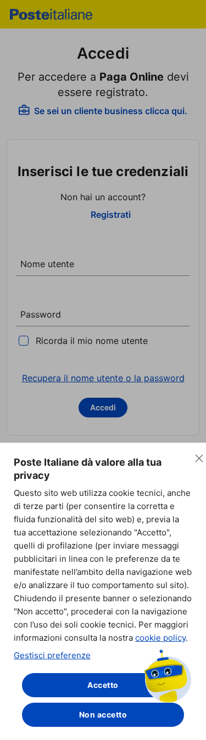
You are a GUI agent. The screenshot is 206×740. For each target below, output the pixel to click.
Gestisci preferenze (52, 655)
